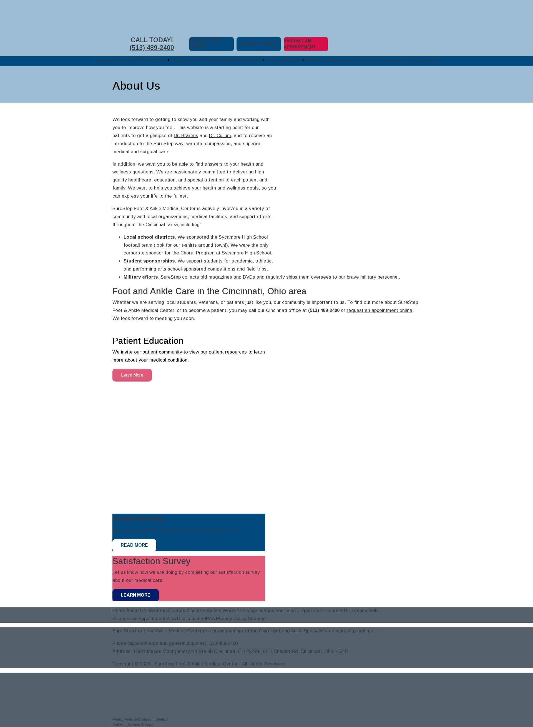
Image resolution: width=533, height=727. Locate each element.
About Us (118, 59)
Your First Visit (370, 59)
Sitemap (257, 618)
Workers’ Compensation (329, 59)
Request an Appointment (138, 618)
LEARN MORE (135, 595)
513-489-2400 (223, 643)
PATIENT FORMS (259, 43)
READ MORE (134, 545)
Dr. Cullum (220, 135)
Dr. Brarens (186, 135)
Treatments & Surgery (238, 59)
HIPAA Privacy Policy (224, 618)
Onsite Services (204, 610)
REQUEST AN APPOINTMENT (300, 43)
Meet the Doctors (147, 59)
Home (102, 59)
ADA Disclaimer (183, 618)
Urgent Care (399, 59)
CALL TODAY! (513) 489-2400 (152, 43)
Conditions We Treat (191, 59)
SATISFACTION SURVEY (205, 43)
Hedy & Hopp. (142, 724)
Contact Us (425, 59)
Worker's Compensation (248, 610)
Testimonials (365, 610)
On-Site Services (282, 59)
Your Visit (286, 610)
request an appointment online (379, 310)
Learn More (132, 375)
